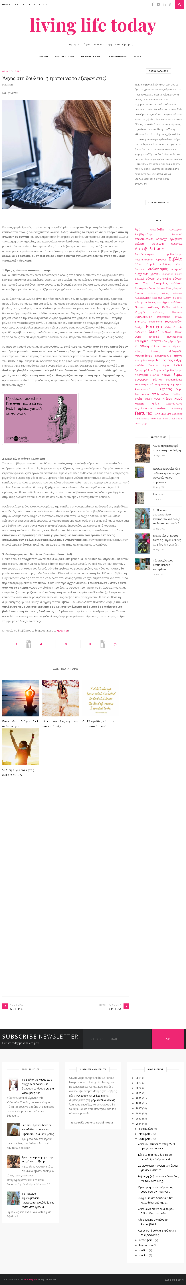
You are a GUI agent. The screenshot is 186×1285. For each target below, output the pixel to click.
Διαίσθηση (165, 264)
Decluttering (176, 408)
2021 (138, 1093)
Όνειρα (153, 365)
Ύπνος (148, 398)
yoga (144, 423)
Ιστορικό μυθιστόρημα (165, 336)
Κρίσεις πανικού (161, 346)
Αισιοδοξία (157, 229)
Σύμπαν (158, 379)
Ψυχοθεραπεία (143, 408)
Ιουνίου (143, 1255)
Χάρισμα (139, 403)
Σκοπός (154, 374)
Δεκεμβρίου (146, 1128)
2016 (138, 1113)
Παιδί (178, 365)
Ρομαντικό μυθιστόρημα (168, 370)
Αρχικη (43, 56)
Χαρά (178, 398)
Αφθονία (161, 259)
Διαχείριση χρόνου (147, 274)
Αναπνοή (177, 234)
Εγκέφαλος (161, 283)
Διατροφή (176, 269)
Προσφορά (141, 370)
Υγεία (138, 398)
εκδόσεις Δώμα (155, 288)
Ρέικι (150, 370)
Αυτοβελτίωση (149, 249)
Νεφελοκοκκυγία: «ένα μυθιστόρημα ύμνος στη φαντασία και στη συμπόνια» (167, 475)
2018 (138, 1103)
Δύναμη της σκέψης (158, 278)
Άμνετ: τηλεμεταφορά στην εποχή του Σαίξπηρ (167, 448)
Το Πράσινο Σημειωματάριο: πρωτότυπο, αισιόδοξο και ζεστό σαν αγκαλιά (167, 516)
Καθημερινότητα (148, 341)
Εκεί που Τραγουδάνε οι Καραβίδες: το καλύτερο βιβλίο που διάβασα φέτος (38, 1129)
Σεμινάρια (141, 374)
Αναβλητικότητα (144, 234)
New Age (156, 418)
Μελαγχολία (175, 351)
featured (143, 413)
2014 (138, 1123)
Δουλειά (7, 71)
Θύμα (138, 336)
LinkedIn (98, 1095)
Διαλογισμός (158, 269)
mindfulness (142, 418)
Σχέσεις (166, 389)
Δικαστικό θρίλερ (172, 274)
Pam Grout (169, 418)
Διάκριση (140, 269)
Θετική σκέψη (160, 331)
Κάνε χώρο (168, 341)
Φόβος (167, 398)
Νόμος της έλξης (169, 360)
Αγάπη (140, 229)
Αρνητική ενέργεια (167, 243)
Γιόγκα (138, 264)
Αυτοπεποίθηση (144, 259)
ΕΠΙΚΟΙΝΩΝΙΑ (38, 4)
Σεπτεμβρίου (146, 1240)
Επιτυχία (140, 321)
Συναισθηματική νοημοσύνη (152, 384)
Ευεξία (139, 327)
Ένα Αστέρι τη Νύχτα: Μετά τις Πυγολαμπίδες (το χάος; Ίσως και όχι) (167, 540)
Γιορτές (151, 264)
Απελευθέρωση (144, 239)
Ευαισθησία (155, 321)
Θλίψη (178, 332)
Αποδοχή (161, 239)
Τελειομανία (142, 394)
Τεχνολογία (163, 394)
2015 (138, 1118)
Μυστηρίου (141, 360)
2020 (138, 1098)
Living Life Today (93, 24)
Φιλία (157, 398)
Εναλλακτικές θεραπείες (152, 316)
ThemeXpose (30, 1279)
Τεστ (153, 394)
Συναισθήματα (174, 379)
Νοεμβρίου (145, 1133)
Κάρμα (178, 341)
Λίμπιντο (177, 346)
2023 (138, 1083)
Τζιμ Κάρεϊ (177, 394)
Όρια (166, 365)
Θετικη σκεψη (90, 56)
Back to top (173, 1279)
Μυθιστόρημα (143, 355)
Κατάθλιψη (142, 346)
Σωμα (137, 56)
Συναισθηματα (117, 56)
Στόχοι (166, 374)
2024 (138, 1077)
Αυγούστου (146, 1245)
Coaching (160, 408)
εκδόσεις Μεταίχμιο (157, 302)
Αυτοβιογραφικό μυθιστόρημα (158, 254)
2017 (138, 1108)
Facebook (82, 1095)
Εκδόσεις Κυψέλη (161, 297)
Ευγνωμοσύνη (173, 321)
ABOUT (20, 4)
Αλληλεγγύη (175, 229)
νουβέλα (139, 365)
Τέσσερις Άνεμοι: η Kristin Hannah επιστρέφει (164, 565)
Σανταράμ (158, 494)
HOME (6, 4)
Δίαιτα (178, 264)
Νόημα (151, 360)
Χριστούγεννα (174, 403)
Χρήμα (155, 403)
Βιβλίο (175, 259)
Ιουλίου (143, 1250)
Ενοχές (178, 316)
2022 (138, 1088)
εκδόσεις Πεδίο (159, 307)
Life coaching (175, 413)
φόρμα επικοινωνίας (103, 1100)
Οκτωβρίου (145, 1139)
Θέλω (168, 327)
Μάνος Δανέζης (147, 351)
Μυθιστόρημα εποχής (169, 355)
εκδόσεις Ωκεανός (167, 312)
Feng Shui (160, 413)
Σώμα (178, 389)
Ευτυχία (154, 326)
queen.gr (62, 630)
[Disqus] (65, 837)
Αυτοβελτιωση (64, 56)
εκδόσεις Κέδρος (158, 293)
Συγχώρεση (142, 379)
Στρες (17, 71)
